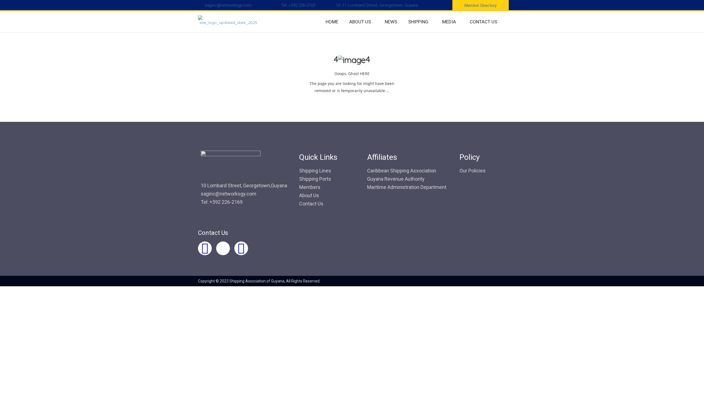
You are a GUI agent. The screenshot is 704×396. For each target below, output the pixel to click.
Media (449, 21)
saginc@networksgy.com (228, 5)
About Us (309, 195)
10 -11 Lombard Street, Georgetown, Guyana (377, 5)
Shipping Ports (315, 179)
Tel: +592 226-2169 (298, 5)
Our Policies (473, 171)
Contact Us (483, 21)
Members (309, 187)
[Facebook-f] (205, 248)
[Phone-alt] (223, 248)
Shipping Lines (315, 171)
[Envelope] (241, 248)
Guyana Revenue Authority (396, 179)
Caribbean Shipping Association (401, 171)
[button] (361, 21)
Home (332, 21)
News (391, 21)
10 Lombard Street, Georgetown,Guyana (244, 185)
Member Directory (480, 5)
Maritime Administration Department (406, 187)
